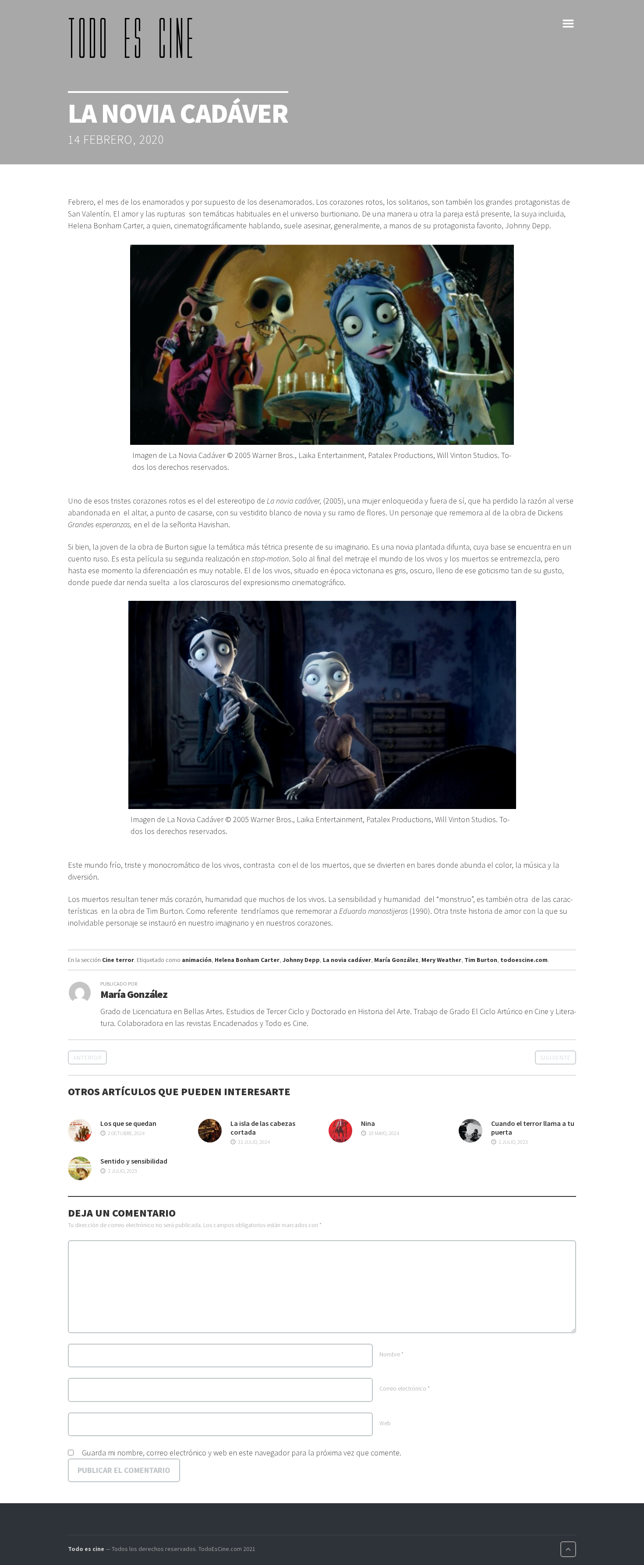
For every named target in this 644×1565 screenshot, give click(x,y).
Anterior (87, 1057)
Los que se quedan (128, 1123)
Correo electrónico (404, 1388)
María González (396, 960)
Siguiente (555, 1057)
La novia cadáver (347, 960)
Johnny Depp (301, 960)
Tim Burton (480, 960)
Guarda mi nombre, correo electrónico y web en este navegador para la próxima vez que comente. (241, 1453)
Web (385, 1423)
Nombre (391, 1354)
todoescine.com (524, 960)
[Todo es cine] (133, 38)
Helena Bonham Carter (247, 960)
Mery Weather (441, 960)
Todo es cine (86, 1549)
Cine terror (118, 960)
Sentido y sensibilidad (133, 1161)
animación (197, 960)
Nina (368, 1123)
